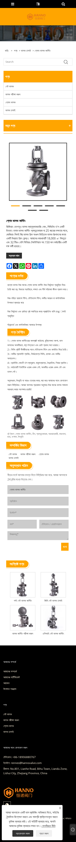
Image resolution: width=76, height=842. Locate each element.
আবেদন (6, 683)
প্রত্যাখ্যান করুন (23, 833)
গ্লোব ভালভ (10, 102)
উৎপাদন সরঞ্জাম (9, 689)
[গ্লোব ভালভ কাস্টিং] (38, 172)
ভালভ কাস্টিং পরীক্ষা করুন (22, 633)
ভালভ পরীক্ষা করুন (12, 94)
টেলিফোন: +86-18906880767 (19, 757)
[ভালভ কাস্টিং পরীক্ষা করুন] (23, 617)
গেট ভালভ (9, 86)
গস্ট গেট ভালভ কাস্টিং (23, 600)
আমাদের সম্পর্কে (10, 671)
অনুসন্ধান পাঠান (14, 255)
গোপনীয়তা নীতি (48, 826)
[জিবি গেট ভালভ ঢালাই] (53, 584)
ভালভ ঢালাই (26, 50)
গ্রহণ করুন (43, 833)
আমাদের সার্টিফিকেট (11, 677)
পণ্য (15, 50)
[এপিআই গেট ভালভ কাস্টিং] (53, 617)
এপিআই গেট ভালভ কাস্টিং (53, 633)
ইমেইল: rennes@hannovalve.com (22, 763)
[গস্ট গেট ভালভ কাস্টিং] (23, 584)
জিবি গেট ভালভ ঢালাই (53, 600)
